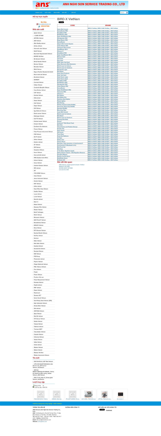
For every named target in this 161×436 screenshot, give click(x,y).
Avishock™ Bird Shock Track (65, 123)
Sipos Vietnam (38, 313)
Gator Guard (60, 130)
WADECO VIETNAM (64, 166)
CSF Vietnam (37, 92)
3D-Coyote (60, 132)
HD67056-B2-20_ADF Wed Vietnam (43, 361)
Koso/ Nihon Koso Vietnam (41, 189)
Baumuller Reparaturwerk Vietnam (43, 53)
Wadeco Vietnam (38, 347)
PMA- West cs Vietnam (40, 267)
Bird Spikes (60, 95)
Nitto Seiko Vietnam (39, 243)
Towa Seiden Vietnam (39, 332)
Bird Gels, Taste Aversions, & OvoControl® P (70, 143)
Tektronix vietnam (38, 326)
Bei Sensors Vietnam (39, 59)
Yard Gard (60, 58)
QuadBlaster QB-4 (62, 49)
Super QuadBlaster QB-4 (64, 55)
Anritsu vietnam (38, 46)
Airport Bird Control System (65, 44)
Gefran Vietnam (38, 139)
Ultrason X (60, 51)
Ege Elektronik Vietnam (40, 111)
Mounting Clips (61, 110)
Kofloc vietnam (38, 186)
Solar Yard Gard (61, 75)
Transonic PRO (61, 92)
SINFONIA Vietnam (39, 311)
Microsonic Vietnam (39, 217)
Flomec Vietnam (38, 129)
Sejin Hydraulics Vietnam (40, 303)
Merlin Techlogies (38, 212)
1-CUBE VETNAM (38, 35)
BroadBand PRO (62, 33)
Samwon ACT (37, 295)
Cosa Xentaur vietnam (40, 90)
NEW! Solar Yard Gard (63, 62)
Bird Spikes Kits (61, 97)
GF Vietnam (37, 144)
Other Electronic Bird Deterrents (66, 64)
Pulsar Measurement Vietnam (42, 280)
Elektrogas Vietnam (39, 116)
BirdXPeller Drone (62, 158)
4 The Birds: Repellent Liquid (65, 151)
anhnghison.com (42, 421)
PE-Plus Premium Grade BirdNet (66, 104)
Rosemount (37, 293)
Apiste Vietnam (38, 33)
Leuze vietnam (38, 194)
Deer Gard (60, 60)
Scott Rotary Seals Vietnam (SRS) (43, 300)
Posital (35, 272)
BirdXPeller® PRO (62, 34)
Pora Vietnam (37, 269)
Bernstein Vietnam (39, 66)
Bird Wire (60, 125)
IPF (35, 170)
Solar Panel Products (63, 73)
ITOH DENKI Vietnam (39, 173)
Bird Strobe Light (62, 69)
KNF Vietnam (37, 183)
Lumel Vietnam (38, 196)
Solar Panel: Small (62, 79)
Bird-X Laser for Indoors (64, 66)
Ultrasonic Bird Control (64, 47)
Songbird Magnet (62, 154)
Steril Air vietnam (38, 316)
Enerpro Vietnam (38, 124)
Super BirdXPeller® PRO (64, 36)
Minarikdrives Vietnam (40, 222)
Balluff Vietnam (38, 51)
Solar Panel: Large (62, 77)
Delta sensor (37, 98)
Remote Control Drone (63, 156)
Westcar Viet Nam (38, 352)
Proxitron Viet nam (39, 277)
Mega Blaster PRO (62, 40)
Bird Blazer (60, 71)
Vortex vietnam (38, 345)
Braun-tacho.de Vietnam (40, 74)
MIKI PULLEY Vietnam (40, 220)
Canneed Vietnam (38, 82)
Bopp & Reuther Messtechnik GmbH (43, 72)
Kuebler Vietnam (38, 191)
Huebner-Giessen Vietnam (41, 165)
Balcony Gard (61, 57)
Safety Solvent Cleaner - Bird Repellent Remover (71, 152)
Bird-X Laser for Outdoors (64, 68)
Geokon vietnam (38, 142)
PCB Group (37, 256)
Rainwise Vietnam (38, 282)
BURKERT (36, 79)
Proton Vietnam (38, 274)
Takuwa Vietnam (38, 324)
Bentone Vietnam (38, 64)
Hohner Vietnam (38, 160)
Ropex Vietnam (38, 290)
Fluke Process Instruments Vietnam (43, 131)
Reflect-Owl (60, 139)
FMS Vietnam (37, 134)
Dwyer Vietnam (38, 105)
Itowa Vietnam (37, 176)
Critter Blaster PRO (62, 45)
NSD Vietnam (37, 254)
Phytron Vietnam (38, 261)
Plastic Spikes (61, 101)
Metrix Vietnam (38, 215)
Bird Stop (60, 149)
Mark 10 (36, 202)
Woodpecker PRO (62, 38)
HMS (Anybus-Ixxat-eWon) (41, 157)
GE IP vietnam (38, 137)
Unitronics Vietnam (39, 337)
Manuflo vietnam (38, 199)
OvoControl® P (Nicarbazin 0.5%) (66, 145)
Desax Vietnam (38, 100)
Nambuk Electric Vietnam (40, 233)
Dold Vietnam (37, 103)
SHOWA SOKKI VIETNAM (66, 168)
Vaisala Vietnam (38, 339)
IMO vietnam (37, 168)
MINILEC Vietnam (38, 225)
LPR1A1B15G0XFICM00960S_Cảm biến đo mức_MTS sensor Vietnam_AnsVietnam (43, 365)
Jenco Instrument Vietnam (41, 178)
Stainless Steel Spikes (63, 99)
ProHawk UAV (61, 160)
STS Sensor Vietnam (39, 319)
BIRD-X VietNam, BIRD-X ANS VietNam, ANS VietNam (103, 28)
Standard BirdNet (62, 108)
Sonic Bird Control (62, 29)
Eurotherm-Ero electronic (40, 126)
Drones (59, 121)
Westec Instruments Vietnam (41, 355)
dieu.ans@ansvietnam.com (45, 24)
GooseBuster (61, 42)
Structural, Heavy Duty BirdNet (66, 106)
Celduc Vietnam (38, 85)
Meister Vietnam (38, 209)
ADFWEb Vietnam (38, 38)
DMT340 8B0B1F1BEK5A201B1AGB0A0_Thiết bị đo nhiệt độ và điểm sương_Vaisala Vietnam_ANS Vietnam (43, 372)
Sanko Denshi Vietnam (40, 298)
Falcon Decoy (61, 141)
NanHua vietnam (38, 235)
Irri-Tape (59, 138)
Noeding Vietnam (38, 246)
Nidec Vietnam (38, 241)
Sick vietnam (37, 308)
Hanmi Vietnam (38, 152)
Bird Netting (60, 103)
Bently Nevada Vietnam (40, 61)
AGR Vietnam (37, 40)
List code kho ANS (64, 170)
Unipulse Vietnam (38, 334)
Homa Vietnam (38, 163)
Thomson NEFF (38, 329)
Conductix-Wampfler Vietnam (41, 87)
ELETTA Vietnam (38, 118)
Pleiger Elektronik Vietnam (41, 264)
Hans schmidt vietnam (40, 155)
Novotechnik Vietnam (39, 248)
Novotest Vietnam (38, 251)
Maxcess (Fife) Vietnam (40, 207)
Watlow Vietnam (38, 350)
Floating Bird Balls (62, 119)
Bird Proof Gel (61, 147)
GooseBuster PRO (62, 31)
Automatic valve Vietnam (40, 48)
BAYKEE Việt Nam (39, 56)
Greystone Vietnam (39, 150)
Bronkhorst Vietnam (39, 77)
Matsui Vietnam (38, 204)
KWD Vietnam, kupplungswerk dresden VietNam (72, 164)
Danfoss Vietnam (38, 95)
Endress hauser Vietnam (40, 121)
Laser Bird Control (62, 112)
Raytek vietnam (38, 285)
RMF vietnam (37, 287)
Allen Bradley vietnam (39, 43)
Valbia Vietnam (38, 342)
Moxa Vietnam (38, 228)
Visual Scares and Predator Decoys (67, 127)
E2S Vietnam (37, 108)
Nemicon (36, 238)
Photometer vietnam (39, 259)
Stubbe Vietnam (38, 321)
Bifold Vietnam (38, 69)
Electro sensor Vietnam (40, 113)
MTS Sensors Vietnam (40, 230)
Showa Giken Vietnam (40, 306)
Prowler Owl (60, 128)
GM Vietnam (37, 147)
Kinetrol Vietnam (38, 181)
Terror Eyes (60, 134)
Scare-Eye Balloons (63, 136)
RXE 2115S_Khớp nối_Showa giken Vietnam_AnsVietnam (43, 378)
